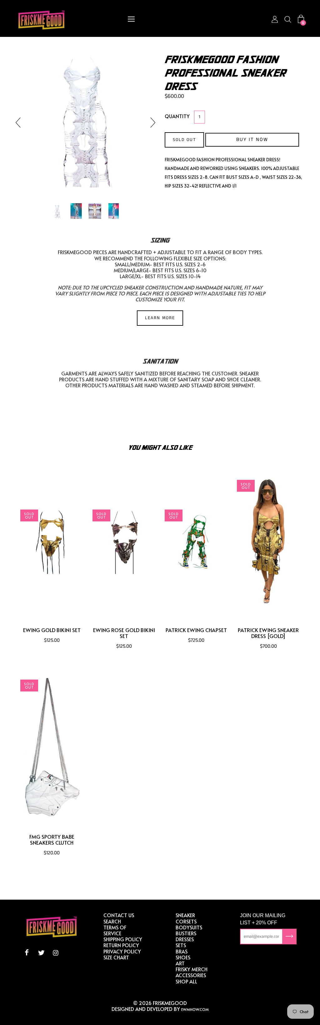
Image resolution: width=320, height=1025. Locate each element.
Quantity (177, 116)
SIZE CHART (116, 957)
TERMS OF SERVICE (114, 930)
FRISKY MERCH (192, 969)
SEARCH (112, 921)
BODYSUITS (189, 927)
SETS (181, 945)
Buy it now (252, 139)
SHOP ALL (186, 981)
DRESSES (185, 939)
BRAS (182, 951)
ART (180, 963)
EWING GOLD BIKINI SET (52, 630)
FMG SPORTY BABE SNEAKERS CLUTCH (51, 839)
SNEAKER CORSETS (186, 918)
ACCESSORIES (191, 975)
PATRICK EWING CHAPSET (196, 630)
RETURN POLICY (121, 945)
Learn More (160, 318)
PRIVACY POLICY (122, 951)
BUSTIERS (186, 933)
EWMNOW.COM (195, 1009)
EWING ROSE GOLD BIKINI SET (124, 633)
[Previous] (21, 123)
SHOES (183, 957)
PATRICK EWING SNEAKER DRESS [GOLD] (268, 633)
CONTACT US (118, 915)
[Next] (150, 123)
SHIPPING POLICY (122, 939)
